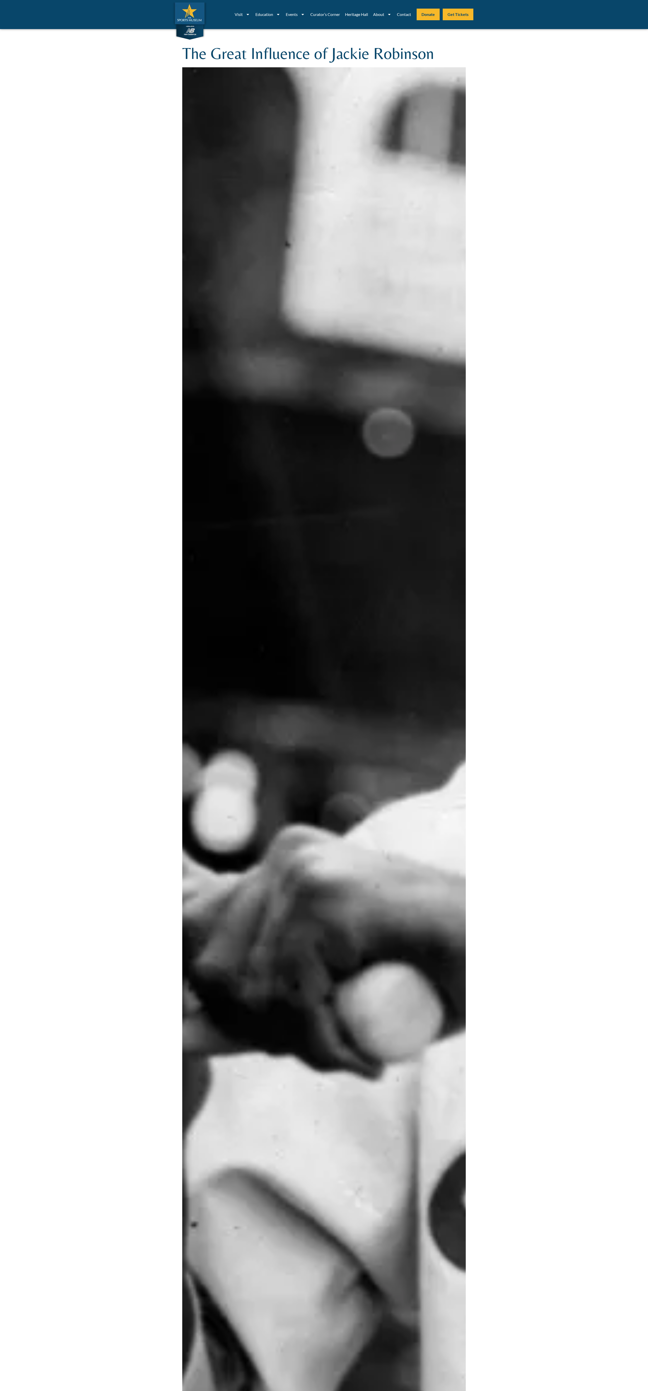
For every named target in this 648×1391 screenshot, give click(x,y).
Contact (404, 14)
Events (292, 14)
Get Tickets (458, 14)
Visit (239, 14)
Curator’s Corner (325, 14)
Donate (428, 14)
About (378, 14)
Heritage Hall (356, 14)
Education (264, 14)
